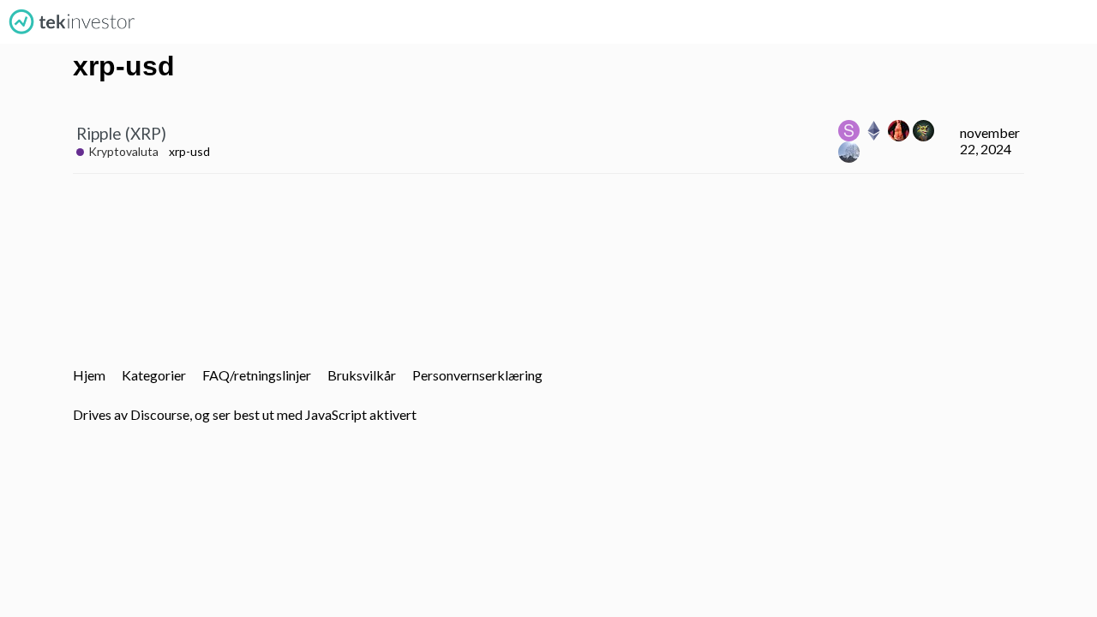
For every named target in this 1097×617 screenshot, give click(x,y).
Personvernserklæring (477, 375)
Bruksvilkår (361, 375)
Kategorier (154, 375)
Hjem (89, 375)
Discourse (159, 414)
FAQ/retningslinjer (256, 375)
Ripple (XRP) (121, 133)
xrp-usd (189, 151)
